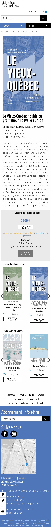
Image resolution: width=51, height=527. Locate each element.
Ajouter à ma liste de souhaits (27, 212)
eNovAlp (40, 526)
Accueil (4, 31)
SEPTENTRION (18, 130)
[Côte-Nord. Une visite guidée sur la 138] (39, 346)
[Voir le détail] (12, 283)
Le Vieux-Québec (12, 301)
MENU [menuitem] (31, 25)
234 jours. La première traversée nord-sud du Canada (12, 362)
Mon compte (34, 12)
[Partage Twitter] (3, 500)
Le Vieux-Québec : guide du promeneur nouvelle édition (39, 303)
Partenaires (19, 399)
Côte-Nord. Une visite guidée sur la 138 (39, 360)
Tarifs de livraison (36, 395)
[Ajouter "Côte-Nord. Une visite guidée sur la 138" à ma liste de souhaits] (32, 370)
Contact (39, 403)
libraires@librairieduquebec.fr (24, 503)
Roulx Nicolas (9, 367)
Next (49, 296)
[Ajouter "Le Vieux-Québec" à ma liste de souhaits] (5, 313)
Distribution (32, 399)
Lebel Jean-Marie (13, 127)
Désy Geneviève (34, 127)
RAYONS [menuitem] (7, 25)
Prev (2, 296)
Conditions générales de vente (20, 403)
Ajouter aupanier (25, 227)
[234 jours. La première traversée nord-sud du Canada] (12, 347)
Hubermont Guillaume (39, 366)
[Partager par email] (3, 505)
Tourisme (33, 31)
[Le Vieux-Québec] (12, 283)
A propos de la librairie (16, 395)
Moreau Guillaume (14, 369)
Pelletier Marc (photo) (16, 308)
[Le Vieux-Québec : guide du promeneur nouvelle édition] (39, 283)
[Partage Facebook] (3, 494)
